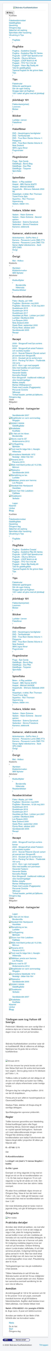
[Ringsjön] (24, 417)
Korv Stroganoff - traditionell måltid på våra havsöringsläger (28, 378)
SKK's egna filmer (20, 147)
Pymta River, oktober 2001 (23, 327)
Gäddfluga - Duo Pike (21, 166)
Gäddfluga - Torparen (21, 168)
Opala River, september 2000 (25, 325)
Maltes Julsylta (18, 382)
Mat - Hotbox (18, 260)
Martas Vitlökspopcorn (22, 384)
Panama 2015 (18, 462)
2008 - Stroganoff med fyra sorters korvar (27, 344)
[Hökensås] (24, 448)
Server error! (21, 1340)
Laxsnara (16, 106)
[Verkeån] (15, 495)
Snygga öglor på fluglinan (23, 90)
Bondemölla (17, 436)
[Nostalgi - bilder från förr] (22, 454)
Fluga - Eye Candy (20, 161)
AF (6, 1340)
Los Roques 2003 (20, 320)
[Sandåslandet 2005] (14, 469)
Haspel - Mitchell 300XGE (23, 186)
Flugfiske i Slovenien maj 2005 (25, 303)
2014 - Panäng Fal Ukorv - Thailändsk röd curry (28, 361)
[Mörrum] (25, 464)
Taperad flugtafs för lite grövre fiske (27, 70)
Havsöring (13, 25)
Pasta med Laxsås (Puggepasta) (26, 387)
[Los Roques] (22, 480)
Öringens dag (15, 27)
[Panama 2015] (16, 459)
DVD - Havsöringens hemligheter (26, 133)
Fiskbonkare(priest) (20, 104)
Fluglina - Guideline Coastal (24, 50)
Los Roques (17, 482)
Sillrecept (16, 392)
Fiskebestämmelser (17, 20)
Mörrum (15, 467)
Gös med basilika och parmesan (26, 367)
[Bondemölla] (19, 433)
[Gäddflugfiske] (16, 422)
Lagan (15, 503)
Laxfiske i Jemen (19, 120)
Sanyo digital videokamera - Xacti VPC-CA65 (26, 246)
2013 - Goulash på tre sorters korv (27, 358)
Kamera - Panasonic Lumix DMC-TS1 (28, 242)
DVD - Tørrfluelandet (21, 135)
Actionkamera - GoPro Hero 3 (25, 237)
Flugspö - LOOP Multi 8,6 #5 (24, 60)
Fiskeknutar (17, 83)
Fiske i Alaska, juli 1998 (22, 300)
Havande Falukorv (20, 370)
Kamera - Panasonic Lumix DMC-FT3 (28, 240)
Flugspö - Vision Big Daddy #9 (25, 65)
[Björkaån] (16, 443)
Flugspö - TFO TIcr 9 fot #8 (24, 63)
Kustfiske (16, 430)
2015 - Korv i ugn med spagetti (25, 365)
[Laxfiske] (18, 474)
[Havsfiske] (21, 485)
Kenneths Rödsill (19, 375)
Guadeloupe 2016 (20, 310)
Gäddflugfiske (15, 22)
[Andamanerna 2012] (18, 438)
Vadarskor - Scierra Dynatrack (25, 221)
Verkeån (15, 498)
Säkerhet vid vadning (18, 30)
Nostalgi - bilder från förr (22, 456)
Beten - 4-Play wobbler (22, 181)
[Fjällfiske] (21, 490)
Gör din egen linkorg (21, 88)
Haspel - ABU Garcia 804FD (24, 184)
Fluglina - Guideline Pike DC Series (27, 53)
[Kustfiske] (14, 428)
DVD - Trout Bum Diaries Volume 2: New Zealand (27, 144)
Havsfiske (16, 488)
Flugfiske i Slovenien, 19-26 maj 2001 (28, 305)
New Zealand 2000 (20, 322)
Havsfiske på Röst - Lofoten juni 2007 (28, 315)
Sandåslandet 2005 (20, 330)
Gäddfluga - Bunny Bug (22, 163)
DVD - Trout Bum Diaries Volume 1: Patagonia (27, 139)
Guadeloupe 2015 (20, 308)
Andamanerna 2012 (21, 441)
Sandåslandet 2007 (20, 415)
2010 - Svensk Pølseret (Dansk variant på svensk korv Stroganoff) (28, 354)
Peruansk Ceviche (20, 389)
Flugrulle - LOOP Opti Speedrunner (27, 55)
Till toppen (43, 1345)
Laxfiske (15, 477)
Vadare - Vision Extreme (22, 214)
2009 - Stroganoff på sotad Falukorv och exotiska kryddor (27, 349)
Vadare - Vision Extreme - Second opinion (26, 218)
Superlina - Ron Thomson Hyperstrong (23, 200)
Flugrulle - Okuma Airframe (24, 58)
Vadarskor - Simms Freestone (25, 224)
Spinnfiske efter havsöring (20, 32)
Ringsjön (16, 420)
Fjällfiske (16, 493)
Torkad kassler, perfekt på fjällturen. (27, 394)
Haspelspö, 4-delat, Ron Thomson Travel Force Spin (27, 195)
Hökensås (16, 451)
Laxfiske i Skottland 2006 (23, 317)
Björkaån (16, 446)
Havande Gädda (19, 372)
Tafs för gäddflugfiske (21, 67)
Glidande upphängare (21, 86)
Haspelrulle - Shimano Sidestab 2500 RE (28, 190)
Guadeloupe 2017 (20, 313)
